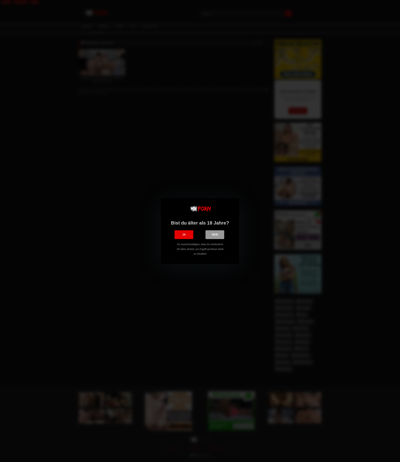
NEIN (215, 234)
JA (184, 234)
